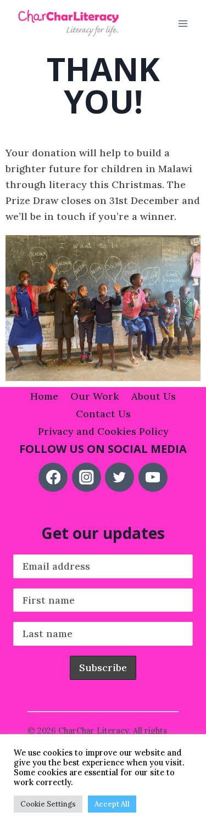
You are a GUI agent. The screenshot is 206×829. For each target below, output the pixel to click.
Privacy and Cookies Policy (103, 431)
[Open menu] (182, 23)
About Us (153, 396)
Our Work (94, 396)
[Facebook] (53, 477)
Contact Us (103, 413)
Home (44, 396)
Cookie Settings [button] (48, 804)
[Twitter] (119, 477)
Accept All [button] (112, 804)
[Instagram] (86, 477)
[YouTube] (153, 477)
